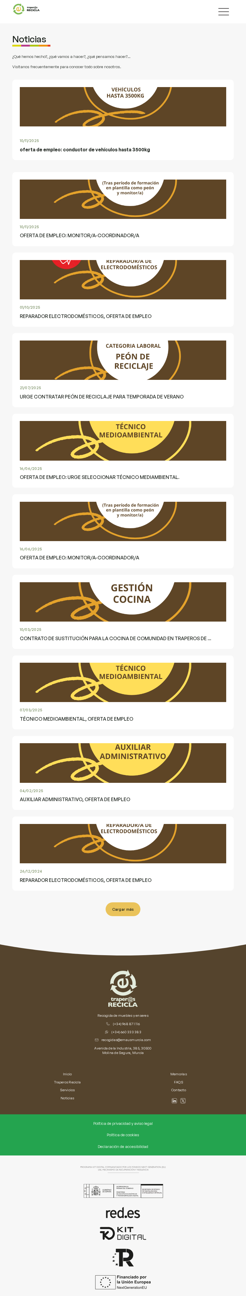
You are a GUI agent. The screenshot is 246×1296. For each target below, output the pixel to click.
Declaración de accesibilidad (123, 1146)
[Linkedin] (174, 1101)
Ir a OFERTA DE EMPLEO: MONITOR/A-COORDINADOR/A (62, 175)
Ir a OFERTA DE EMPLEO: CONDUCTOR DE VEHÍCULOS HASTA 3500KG (74, 82)
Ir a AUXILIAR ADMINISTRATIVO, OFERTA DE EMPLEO (59, 739)
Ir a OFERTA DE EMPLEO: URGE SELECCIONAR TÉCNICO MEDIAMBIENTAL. (78, 417)
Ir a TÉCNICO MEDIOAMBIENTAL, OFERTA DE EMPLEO (59, 658)
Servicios (67, 1090)
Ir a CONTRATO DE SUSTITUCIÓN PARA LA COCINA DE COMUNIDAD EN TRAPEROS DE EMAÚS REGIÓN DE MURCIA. (114, 578)
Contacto (178, 1090)
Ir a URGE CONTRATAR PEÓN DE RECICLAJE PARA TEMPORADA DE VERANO (80, 336)
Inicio (67, 1074)
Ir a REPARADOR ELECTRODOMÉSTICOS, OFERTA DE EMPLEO (67, 255)
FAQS (178, 1082)
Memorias (178, 1074)
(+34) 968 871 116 (126, 1024)
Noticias (67, 1098)
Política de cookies (123, 1134)
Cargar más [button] (123, 909)
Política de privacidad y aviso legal (123, 1123)
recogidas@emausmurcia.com (126, 1039)
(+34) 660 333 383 (126, 1032)
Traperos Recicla (67, 1082)
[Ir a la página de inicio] (123, 988)
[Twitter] (183, 1101)
